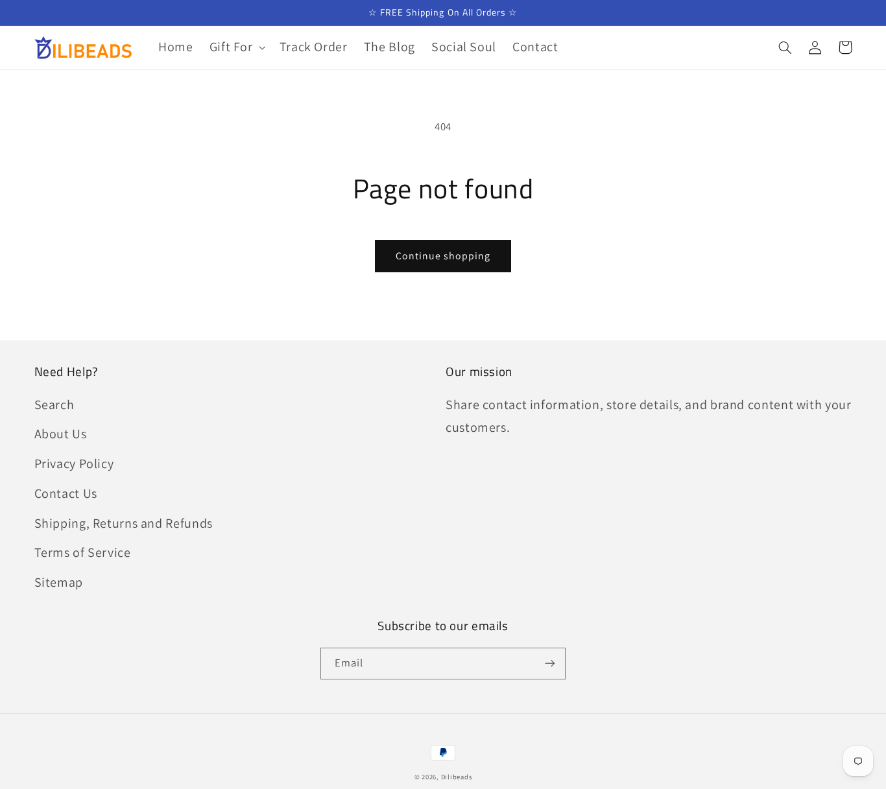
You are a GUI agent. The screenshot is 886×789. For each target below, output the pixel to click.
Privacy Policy (74, 463)
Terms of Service (82, 552)
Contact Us (65, 493)
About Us (60, 433)
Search (54, 404)
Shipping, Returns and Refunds (123, 523)
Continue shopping (443, 256)
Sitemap (58, 582)
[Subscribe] (550, 663)
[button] (236, 47)
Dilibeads (456, 776)
